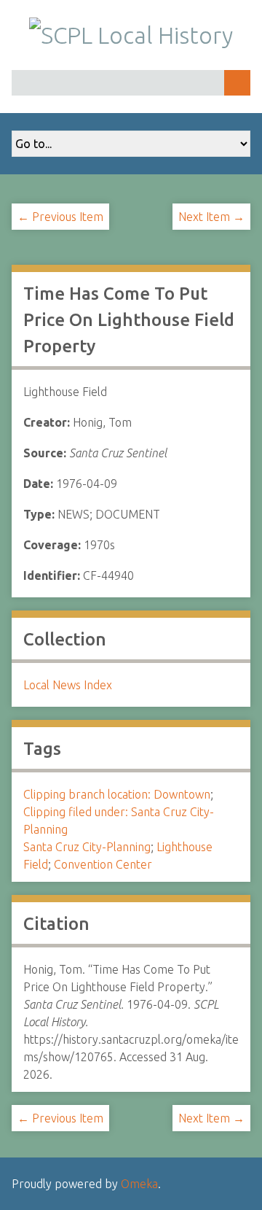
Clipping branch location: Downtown (116, 794)
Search (237, 83)
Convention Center (103, 864)
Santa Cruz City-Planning (87, 846)
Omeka (139, 1183)
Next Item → (211, 216)
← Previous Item (60, 216)
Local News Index (67, 684)
